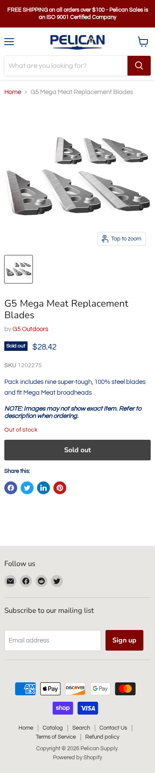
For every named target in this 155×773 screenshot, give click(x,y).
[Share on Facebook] (10, 487)
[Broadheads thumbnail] (18, 269)
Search (81, 728)
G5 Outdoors (30, 329)
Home (12, 92)
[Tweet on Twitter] (27, 487)
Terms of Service (56, 737)
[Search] (139, 66)
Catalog (53, 728)
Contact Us (113, 728)
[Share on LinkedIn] (43, 487)
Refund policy (102, 737)
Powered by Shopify (77, 758)
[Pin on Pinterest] (59, 487)
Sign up (124, 640)
